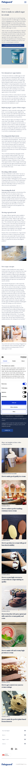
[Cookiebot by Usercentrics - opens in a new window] (20, 357)
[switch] (24, 388)
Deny (14, 411)
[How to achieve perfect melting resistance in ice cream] (14, 496)
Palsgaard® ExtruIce (9, 415)
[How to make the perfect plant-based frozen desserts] (14, 707)
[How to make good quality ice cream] (14, 462)
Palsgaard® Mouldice (19, 415)
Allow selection (14, 407)
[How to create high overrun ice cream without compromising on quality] (14, 566)
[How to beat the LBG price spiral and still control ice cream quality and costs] (14, 602)
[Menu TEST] (25, 2)
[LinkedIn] (16, 749)
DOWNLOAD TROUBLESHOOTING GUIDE (13, 45)
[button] (14, 731)
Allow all (14, 402)
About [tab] (22, 361)
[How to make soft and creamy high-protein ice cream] (14, 638)
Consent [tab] (5, 361)
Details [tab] (14, 361)
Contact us (4, 423)
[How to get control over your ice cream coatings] (14, 672)
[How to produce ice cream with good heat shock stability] (14, 530)
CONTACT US (7, 430)
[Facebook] (11, 749)
